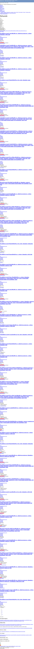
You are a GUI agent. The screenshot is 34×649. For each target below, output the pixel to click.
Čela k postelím (25, 620)
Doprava (5, 631)
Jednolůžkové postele (3, 620)
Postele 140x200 (16, 624)
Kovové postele (7, 624)
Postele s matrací (14, 625)
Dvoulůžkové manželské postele (10, 620)
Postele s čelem (5, 625)
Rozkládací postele (9, 625)
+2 (0, 54)
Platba (13, 631)
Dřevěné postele (2, 624)
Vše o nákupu (2, 631)
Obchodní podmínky (3, 646)
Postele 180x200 (25, 624)
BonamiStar (4, 635)
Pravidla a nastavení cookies (16, 646)
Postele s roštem (19, 625)
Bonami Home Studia (17, 631)
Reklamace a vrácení (9, 631)
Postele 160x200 (21, 624)
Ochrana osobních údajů (9, 646)
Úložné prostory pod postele (19, 620)
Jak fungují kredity (22, 631)
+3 (0, 41)
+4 (1, 41)
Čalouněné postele (11, 624)
